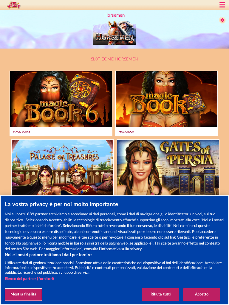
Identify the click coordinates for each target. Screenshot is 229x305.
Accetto (202, 294)
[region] (114, 250)
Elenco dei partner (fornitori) (29, 279)
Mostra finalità (23, 294)
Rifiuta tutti (161, 294)
